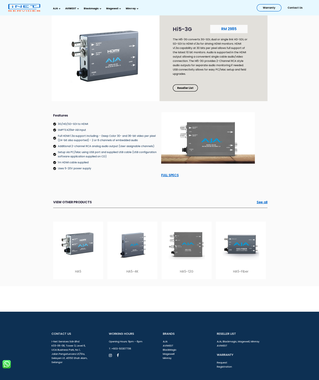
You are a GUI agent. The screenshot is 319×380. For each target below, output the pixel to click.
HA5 (78, 271)
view (78, 243)
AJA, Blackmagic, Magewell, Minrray (238, 341)
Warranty (269, 7)
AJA (165, 341)
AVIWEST (168, 345)
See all (262, 202)
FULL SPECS (170, 175)
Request (222, 362)
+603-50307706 (121, 348)
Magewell (168, 354)
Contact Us (295, 7)
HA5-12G (186, 271)
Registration (224, 366)
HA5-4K (132, 271)
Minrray (167, 358)
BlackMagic (169, 349)
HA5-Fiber (241, 271)
